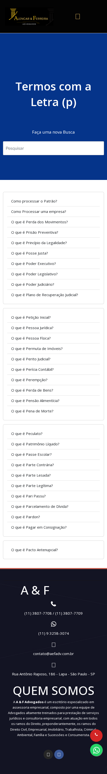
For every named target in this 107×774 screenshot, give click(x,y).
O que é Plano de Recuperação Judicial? (44, 294)
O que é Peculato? (27, 433)
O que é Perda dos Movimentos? (39, 221)
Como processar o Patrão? (34, 201)
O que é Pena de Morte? (32, 410)
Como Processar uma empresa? (38, 211)
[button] (78, 16)
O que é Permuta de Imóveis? (37, 348)
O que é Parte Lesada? (31, 475)
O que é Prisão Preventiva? (34, 232)
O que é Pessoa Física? (31, 338)
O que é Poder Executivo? (33, 263)
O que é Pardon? (25, 516)
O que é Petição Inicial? (31, 317)
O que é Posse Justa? (29, 253)
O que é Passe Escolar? (31, 454)
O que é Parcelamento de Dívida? (39, 506)
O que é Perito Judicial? (31, 358)
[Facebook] (59, 754)
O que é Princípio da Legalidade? (39, 242)
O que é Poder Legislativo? (34, 273)
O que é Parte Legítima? (32, 485)
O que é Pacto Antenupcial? (34, 549)
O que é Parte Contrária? (32, 464)
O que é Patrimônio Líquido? (35, 443)
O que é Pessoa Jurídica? (32, 327)
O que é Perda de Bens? (32, 390)
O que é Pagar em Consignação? (39, 527)
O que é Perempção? (29, 379)
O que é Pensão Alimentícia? (35, 400)
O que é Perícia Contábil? (32, 369)
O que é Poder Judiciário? (32, 284)
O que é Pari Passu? (28, 495)
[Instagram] (48, 754)
